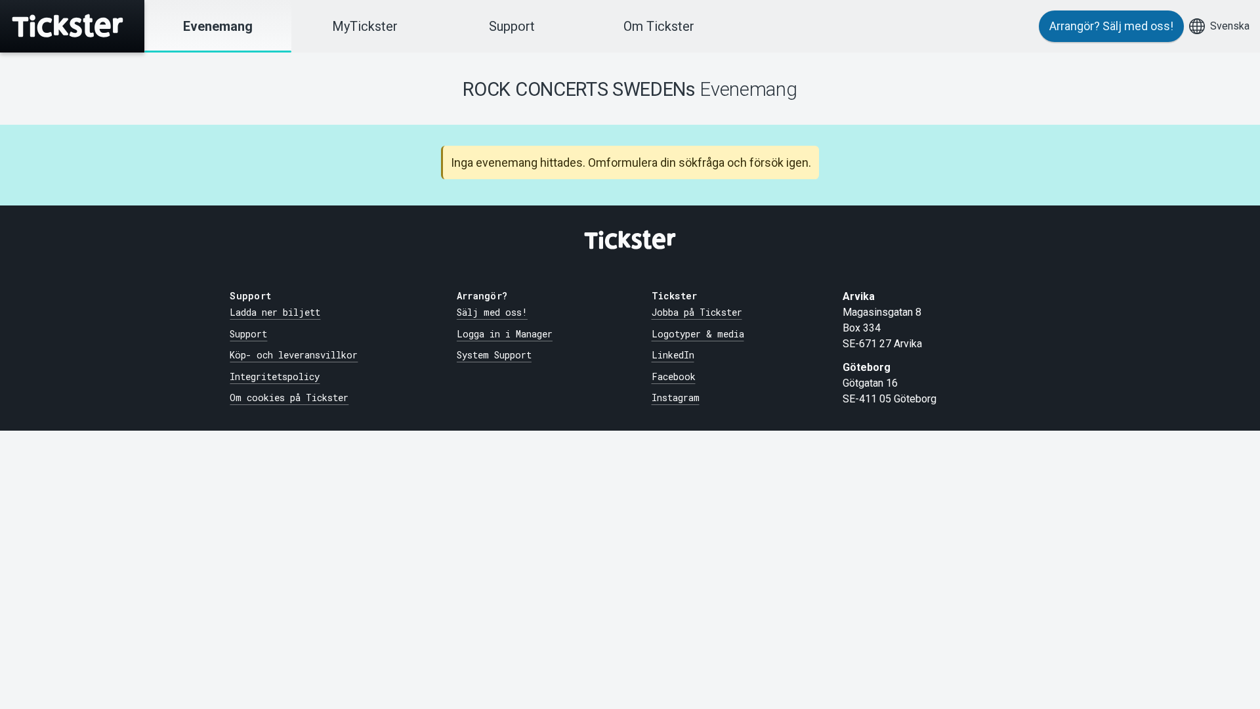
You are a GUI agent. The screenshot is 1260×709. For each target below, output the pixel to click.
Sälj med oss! (492, 312)
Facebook (674, 376)
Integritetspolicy (275, 376)
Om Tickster (658, 26)
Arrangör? (1111, 26)
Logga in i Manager (505, 334)
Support (512, 26)
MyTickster (365, 26)
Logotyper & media (698, 334)
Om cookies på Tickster (289, 397)
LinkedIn (673, 355)
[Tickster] (72, 26)
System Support (494, 355)
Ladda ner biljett (275, 312)
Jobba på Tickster (697, 312)
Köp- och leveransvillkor (294, 355)
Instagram (676, 397)
